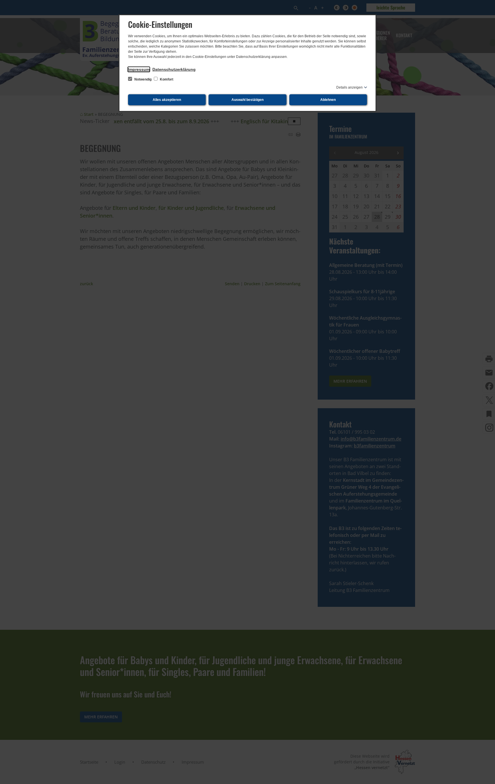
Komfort (166, 79)
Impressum (139, 69)
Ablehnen (328, 100)
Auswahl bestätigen (247, 100)
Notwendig (142, 79)
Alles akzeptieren (167, 100)
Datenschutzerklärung (174, 69)
